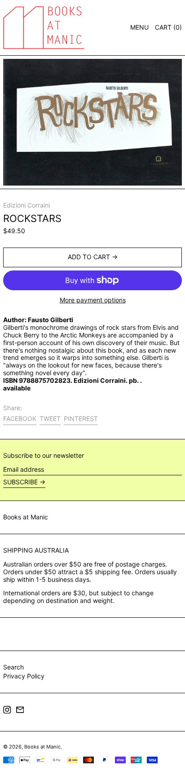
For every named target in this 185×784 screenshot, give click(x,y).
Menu (139, 27)
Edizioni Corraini (26, 205)
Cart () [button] (168, 27)
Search (13, 667)
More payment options (93, 300)
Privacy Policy (23, 676)
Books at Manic (25, 517)
